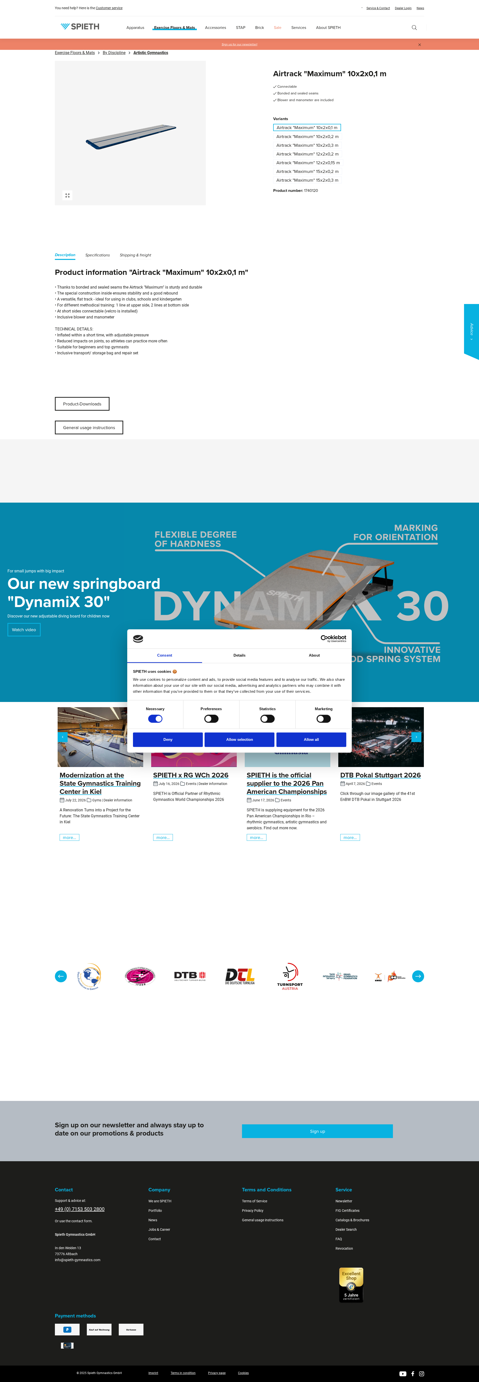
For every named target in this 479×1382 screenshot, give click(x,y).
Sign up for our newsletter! (239, 44)
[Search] (414, 27)
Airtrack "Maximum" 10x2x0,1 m (307, 127)
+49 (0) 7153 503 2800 (80, 1209)
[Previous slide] (61, 976)
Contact (154, 1239)
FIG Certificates (347, 1211)
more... (69, 837)
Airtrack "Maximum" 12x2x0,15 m (308, 162)
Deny (167, 739)
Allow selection (239, 739)
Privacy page (217, 1373)
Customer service (109, 8)
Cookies (243, 1373)
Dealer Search (346, 1229)
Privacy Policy (252, 1211)
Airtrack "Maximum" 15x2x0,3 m (307, 180)
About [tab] (314, 655)
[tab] (65, 256)
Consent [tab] (164, 655)
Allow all (311, 739)
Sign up (317, 1131)
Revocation (344, 1248)
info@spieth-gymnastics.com (77, 1260)
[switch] (211, 719)
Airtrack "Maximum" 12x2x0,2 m (307, 154)
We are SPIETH (159, 1201)
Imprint (153, 1373)
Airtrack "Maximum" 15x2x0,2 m (307, 171)
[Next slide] (418, 976)
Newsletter (344, 1201)
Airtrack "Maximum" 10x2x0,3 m (307, 145)
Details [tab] (240, 655)
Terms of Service (254, 1201)
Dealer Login (403, 8)
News (420, 8)
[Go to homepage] (80, 26)
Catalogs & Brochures (352, 1220)
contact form (81, 1221)
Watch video (24, 629)
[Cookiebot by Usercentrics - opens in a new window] (324, 639)
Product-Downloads (82, 404)
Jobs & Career (159, 1229)
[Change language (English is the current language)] (357, 7)
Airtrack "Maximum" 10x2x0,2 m (307, 136)
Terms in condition (183, 1373)
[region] (146, 133)
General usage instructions (89, 427)
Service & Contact (378, 8)
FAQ (339, 1239)
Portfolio (155, 1211)
